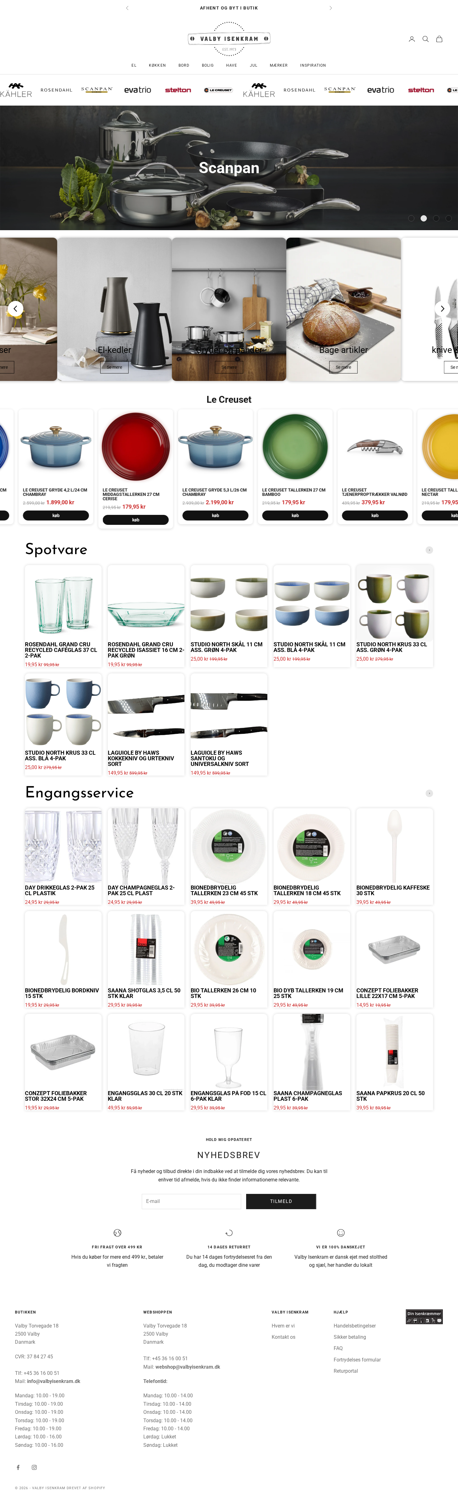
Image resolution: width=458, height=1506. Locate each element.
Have (231, 65)
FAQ (338, 1348)
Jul (254, 65)
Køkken (157, 65)
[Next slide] (442, 308)
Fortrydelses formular (357, 1360)
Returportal (346, 1371)
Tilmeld (281, 1201)
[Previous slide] (15, 308)
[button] (411, 218)
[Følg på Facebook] (18, 1467)
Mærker (279, 65)
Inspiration (313, 65)
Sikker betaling (350, 1337)
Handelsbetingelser (355, 1326)
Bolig (208, 65)
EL (133, 65)
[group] (229, 168)
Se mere (114, 367)
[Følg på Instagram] (34, 1467)
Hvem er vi (283, 1326)
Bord (184, 65)
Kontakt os (283, 1337)
